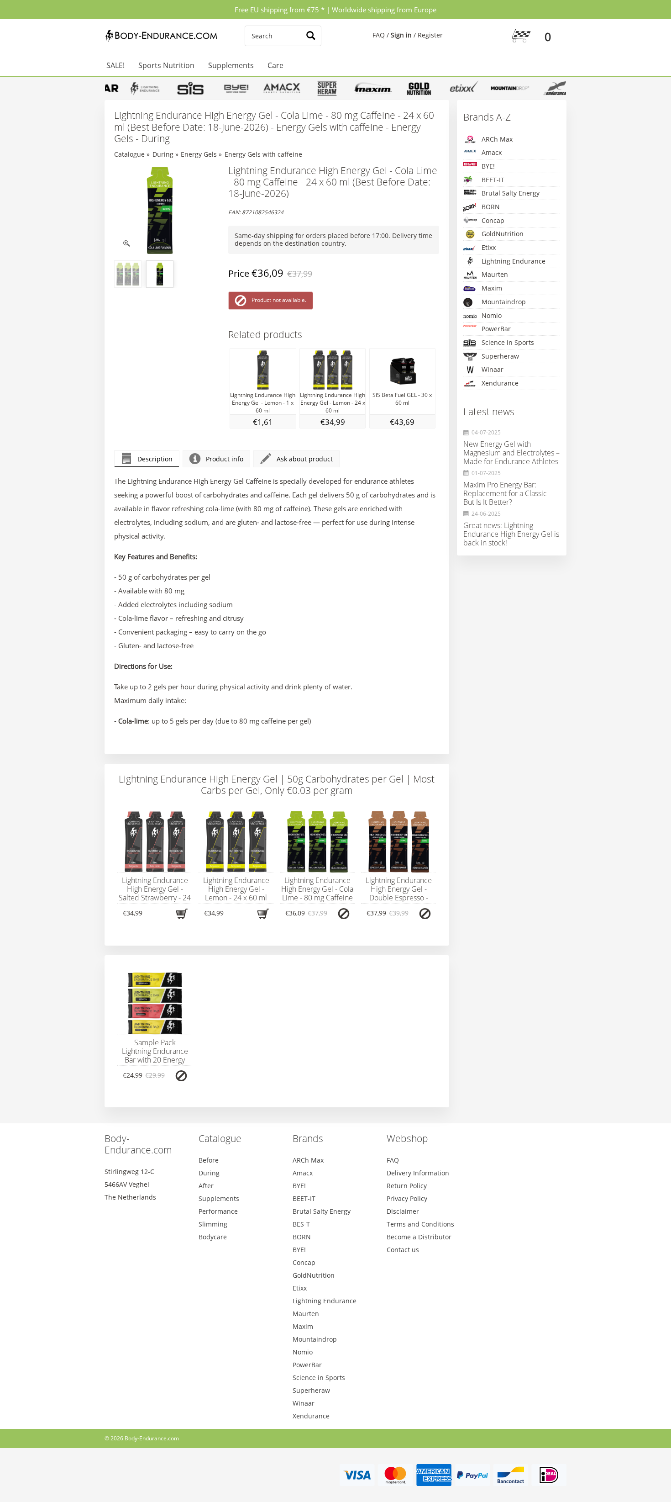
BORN (491, 206)
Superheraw (500, 356)
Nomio (492, 315)
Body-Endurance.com (138, 1144)
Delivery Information (418, 1173)
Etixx (489, 247)
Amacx (492, 152)
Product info (224, 459)
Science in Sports (508, 342)
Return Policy (407, 1185)
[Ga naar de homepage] (159, 36)
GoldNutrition (503, 233)
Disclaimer (403, 1211)
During (162, 154)
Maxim (492, 288)
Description (155, 459)
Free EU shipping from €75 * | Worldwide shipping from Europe (335, 9)
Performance (218, 1211)
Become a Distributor (419, 1236)
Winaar (492, 369)
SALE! (115, 65)
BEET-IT (493, 179)
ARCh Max (497, 139)
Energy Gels (199, 154)
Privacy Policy (407, 1198)
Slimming (213, 1224)
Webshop (407, 1138)
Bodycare (213, 1236)
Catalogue (129, 154)
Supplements (231, 65)
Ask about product (305, 459)
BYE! (488, 166)
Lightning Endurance (513, 261)
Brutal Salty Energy (511, 193)
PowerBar (496, 328)
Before (209, 1160)
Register (430, 35)
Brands (308, 1138)
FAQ (378, 35)
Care (275, 65)
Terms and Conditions (420, 1224)
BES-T (301, 1224)
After (206, 1185)
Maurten (495, 274)
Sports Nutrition (166, 65)
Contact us (403, 1249)
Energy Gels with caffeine (263, 154)
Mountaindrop (504, 301)
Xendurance (500, 383)
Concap (493, 220)
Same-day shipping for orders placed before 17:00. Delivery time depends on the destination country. (333, 239)
